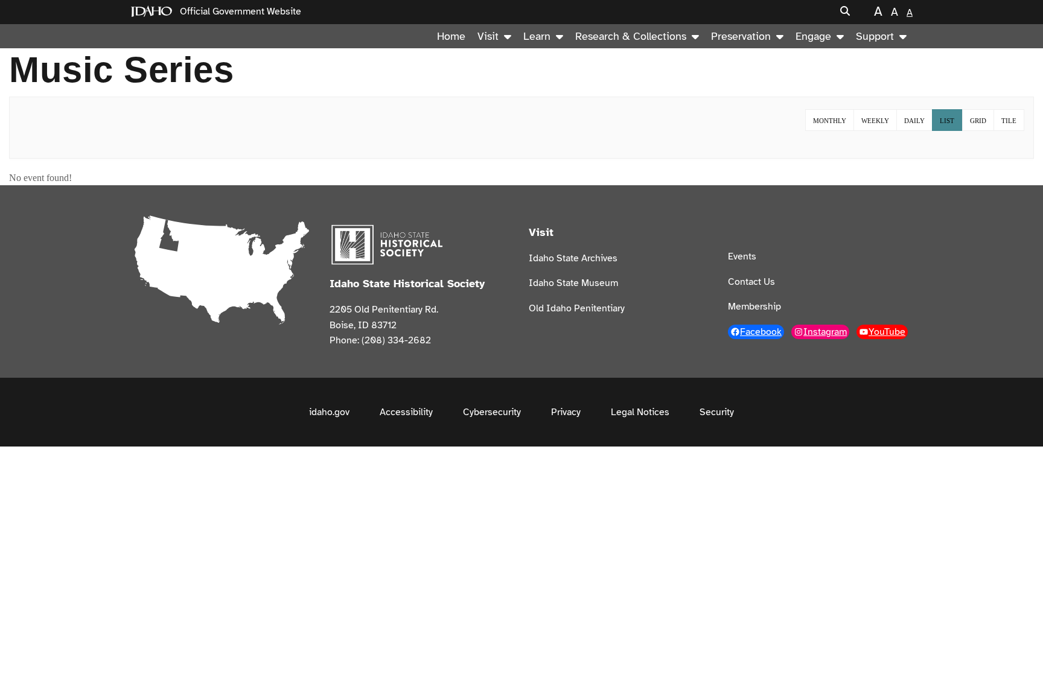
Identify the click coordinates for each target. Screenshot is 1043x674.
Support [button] (875, 36)
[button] (845, 12)
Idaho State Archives (573, 258)
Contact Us (751, 282)
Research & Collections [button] (630, 36)
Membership (754, 306)
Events (742, 256)
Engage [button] (813, 36)
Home (451, 36)
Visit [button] (488, 36)
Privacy (566, 412)
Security (717, 412)
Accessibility (406, 412)
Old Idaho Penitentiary (577, 308)
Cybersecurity (492, 412)
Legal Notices (640, 412)
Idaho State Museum (573, 283)
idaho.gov (329, 412)
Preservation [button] (741, 36)
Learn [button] (536, 36)
